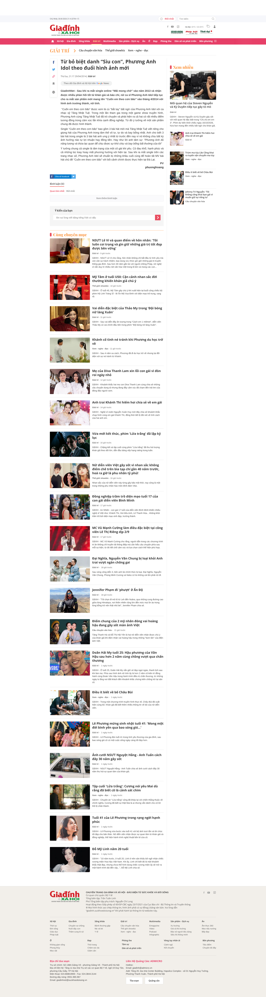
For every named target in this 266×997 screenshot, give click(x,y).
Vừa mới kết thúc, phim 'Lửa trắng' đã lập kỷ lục (126, 436)
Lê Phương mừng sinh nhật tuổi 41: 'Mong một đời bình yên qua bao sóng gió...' (127, 726)
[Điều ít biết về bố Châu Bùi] (70, 702)
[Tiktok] (178, 26)
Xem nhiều (183, 67)
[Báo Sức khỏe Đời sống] (177, 32)
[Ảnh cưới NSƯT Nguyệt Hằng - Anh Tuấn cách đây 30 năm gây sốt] (70, 765)
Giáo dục (54, 932)
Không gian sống (57, 945)
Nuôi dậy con (74, 928)
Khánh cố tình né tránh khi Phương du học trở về (127, 342)
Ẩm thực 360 (207, 926)
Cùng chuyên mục (70, 234)
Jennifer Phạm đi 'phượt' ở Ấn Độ (117, 590)
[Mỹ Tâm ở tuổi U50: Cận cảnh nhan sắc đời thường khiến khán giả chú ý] (70, 287)
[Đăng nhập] (214, 26)
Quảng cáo (154, 980)
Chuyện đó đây (209, 948)
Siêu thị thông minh (179, 934)
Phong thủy (55, 948)
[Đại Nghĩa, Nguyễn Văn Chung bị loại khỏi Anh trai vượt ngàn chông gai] (70, 569)
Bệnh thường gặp (102, 926)
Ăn (143, 41)
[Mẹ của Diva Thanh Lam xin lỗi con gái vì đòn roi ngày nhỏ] (70, 381)
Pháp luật (54, 934)
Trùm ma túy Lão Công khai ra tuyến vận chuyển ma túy (199, 154)
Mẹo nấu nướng (209, 928)
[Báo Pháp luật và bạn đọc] (192, 32)
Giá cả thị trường (178, 928)
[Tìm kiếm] (213, 19)
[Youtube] (172, 27)
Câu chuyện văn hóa (90, 50)
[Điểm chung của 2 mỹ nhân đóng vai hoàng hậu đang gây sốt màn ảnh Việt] (70, 631)
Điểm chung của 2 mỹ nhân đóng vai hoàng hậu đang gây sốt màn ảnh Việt (125, 623)
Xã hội (60, 41)
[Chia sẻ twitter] (53, 69)
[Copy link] (53, 76)
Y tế (96, 932)
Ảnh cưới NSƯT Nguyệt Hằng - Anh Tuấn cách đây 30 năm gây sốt (126, 757)
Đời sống (54, 928)
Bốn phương (206, 41)
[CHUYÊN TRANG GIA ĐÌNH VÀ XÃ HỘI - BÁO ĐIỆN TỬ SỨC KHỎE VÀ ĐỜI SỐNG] (65, 30)
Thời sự (53, 926)
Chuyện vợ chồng (76, 926)
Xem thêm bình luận (106, 198)
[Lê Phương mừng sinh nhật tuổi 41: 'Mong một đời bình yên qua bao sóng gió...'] (70, 734)
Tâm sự (125, 944)
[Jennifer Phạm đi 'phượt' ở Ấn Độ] (70, 600)
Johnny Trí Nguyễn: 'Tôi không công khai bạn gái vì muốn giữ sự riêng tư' (199, 195)
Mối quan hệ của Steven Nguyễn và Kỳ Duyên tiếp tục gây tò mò (191, 105)
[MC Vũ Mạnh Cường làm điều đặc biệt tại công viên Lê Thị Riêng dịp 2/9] (70, 538)
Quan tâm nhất (57, 191)
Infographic (154, 934)
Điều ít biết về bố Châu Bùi (112, 692)
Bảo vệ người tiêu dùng (181, 932)
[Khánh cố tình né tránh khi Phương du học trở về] (70, 350)
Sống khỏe (84, 41)
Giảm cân (91, 951)
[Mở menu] (215, 41)
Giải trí (96, 41)
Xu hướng (175, 926)
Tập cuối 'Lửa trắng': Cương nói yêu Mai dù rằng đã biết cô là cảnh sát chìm (125, 788)
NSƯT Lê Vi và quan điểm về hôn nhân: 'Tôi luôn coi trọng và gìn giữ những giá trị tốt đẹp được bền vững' (127, 244)
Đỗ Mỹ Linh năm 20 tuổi (110, 849)
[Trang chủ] (52, 41)
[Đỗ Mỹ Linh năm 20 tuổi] (70, 859)
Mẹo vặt (53, 951)
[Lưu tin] (53, 84)
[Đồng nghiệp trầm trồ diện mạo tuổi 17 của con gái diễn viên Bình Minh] (70, 507)
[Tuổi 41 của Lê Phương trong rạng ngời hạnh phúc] (70, 828)
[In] (53, 92)
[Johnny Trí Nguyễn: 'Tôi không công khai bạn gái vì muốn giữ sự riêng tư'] (177, 197)
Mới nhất (169, 18)
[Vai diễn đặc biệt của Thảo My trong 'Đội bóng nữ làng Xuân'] (70, 318)
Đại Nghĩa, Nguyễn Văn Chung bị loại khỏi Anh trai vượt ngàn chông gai (127, 560)
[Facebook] (167, 27)
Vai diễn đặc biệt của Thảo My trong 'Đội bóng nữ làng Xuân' (127, 310)
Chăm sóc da (93, 948)
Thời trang (92, 945)
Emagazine (154, 926)
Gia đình (71, 41)
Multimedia (109, 41)
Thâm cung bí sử (76, 932)
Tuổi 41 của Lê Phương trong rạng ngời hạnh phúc (126, 820)
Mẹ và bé (99, 928)
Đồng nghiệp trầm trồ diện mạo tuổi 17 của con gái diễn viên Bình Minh (125, 498)
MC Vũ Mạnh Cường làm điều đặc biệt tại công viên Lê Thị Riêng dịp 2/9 (127, 530)
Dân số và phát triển (185, 41)
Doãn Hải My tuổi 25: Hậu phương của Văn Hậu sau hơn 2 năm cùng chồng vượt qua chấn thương (127, 657)
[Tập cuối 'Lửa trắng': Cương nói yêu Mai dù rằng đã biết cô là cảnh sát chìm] (70, 796)
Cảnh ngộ (168, 945)
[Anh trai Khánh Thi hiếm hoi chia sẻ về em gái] (70, 413)
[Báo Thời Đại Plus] (206, 32)
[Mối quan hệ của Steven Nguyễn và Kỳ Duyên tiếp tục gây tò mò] (193, 85)
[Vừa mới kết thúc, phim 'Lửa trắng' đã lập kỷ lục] (70, 444)
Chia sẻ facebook (62, 176)
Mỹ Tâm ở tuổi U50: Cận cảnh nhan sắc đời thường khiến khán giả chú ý (124, 279)
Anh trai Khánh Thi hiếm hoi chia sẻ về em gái (127, 402)
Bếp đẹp (205, 932)
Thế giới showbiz (115, 50)
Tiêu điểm (207, 945)
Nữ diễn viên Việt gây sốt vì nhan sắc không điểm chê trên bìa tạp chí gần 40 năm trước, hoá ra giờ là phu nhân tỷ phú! (125, 469)
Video (151, 928)
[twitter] (73, 176)
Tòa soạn (134, 980)
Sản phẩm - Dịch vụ (129, 41)
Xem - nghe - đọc (138, 50)
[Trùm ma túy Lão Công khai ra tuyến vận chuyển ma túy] (177, 158)
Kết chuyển (169, 948)
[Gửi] (158, 217)
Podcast (153, 932)
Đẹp (155, 41)
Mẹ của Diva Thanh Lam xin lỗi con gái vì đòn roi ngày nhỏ (126, 373)
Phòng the (166, 41)
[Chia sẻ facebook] (53, 62)
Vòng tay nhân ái (172, 940)
